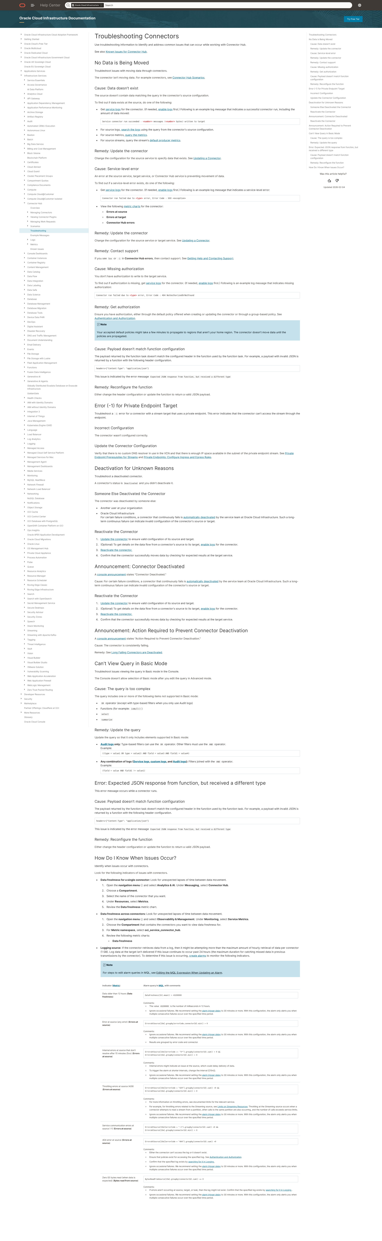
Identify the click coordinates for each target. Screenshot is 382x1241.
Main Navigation (33, 5)
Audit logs (107, 744)
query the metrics (136, 135)
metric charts (132, 206)
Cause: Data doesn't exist (322, 44)
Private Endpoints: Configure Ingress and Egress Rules (177, 457)
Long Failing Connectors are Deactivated (136, 652)
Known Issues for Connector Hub (126, 51)
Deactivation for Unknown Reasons (326, 102)
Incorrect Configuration (321, 93)
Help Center (50, 5)
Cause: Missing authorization (324, 67)
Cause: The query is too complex (326, 138)
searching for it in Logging (201, 1161)
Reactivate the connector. (116, 550)
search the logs (130, 129)
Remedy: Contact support (323, 62)
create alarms (197, 955)
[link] (87, 5)
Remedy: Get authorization (323, 71)
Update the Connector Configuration (328, 98)
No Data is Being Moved (320, 39)
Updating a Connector (207, 158)
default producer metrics (165, 140)
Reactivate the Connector (322, 111)
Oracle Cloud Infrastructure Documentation (57, 18)
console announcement (111, 574)
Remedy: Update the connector (325, 48)
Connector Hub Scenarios (188, 77)
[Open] (21, 34)
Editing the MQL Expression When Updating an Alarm (189, 972)
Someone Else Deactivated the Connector (330, 107)
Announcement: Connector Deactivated (328, 116)
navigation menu (129, 885)
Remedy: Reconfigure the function (327, 84)
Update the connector (114, 539)
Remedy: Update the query (323, 142)
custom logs (158, 761)
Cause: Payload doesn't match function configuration (329, 78)
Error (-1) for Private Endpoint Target (327, 88)
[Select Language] (360, 5)
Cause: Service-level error (323, 53)
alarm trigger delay (211, 1010)
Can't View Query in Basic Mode (324, 133)
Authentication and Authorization (115, 318)
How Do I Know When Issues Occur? (326, 167)
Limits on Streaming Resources (233, 1106)
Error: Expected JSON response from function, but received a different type (333, 149)
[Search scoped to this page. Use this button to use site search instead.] (101, 5)
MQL (161, 985)
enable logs (165, 109)
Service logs (141, 761)
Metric (116, 985)
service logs (113, 109)
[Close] (21, 75)
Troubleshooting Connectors (322, 34)
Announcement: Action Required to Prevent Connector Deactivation (330, 127)
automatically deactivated (199, 517)
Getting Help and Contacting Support (210, 258)
